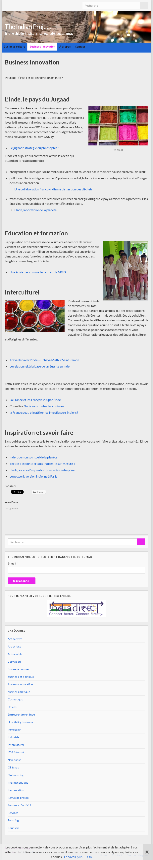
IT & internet (16, 752)
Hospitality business (20, 722)
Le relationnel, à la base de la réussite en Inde (40, 366)
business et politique (21, 676)
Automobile (15, 654)
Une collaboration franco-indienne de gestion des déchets (53, 189)
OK (89, 857)
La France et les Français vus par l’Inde (35, 400)
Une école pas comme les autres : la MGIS (38, 272)
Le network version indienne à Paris (33, 476)
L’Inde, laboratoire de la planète (35, 210)
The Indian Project (28, 26)
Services (13, 812)
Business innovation (42, 46)
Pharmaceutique (18, 782)
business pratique (19, 691)
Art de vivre (15, 639)
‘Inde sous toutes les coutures (44, 406)
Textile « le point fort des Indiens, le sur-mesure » (42, 463)
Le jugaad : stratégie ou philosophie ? (34, 148)
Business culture (14, 46)
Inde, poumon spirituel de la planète (33, 457)
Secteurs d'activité (19, 805)
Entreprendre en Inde (21, 714)
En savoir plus (73, 857)
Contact (80, 46)
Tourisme (14, 828)
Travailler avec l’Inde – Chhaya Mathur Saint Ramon (44, 360)
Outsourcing (16, 775)
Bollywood (14, 661)
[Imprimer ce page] (146, 68)
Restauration (16, 790)
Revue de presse (18, 797)
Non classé (14, 760)
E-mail (13, 563)
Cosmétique (15, 699)
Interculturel (16, 744)
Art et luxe (14, 646)
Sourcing (13, 820)
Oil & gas (13, 767)
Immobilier (14, 729)
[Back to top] (144, 851)
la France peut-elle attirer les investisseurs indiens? (44, 412)
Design (12, 707)
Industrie (13, 737)
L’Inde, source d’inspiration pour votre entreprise (42, 470)
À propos (65, 46)
